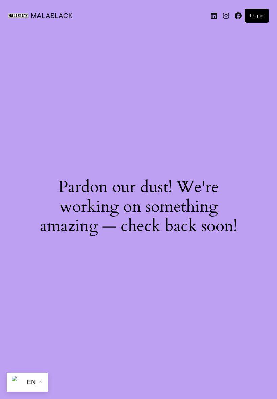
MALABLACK (52, 15)
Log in (256, 15)
